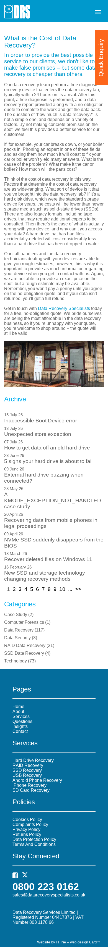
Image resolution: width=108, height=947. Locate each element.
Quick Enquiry (100, 58)
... (70, 589)
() (19, 614)
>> (78, 589)
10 (62, 589)
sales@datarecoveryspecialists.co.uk (48, 895)
